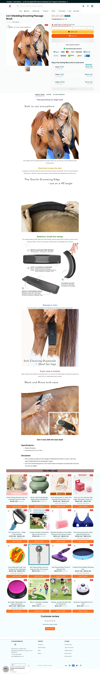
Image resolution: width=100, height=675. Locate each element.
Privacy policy (68, 644)
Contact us (40, 644)
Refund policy (68, 656)
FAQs (39, 650)
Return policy (68, 653)
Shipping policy (69, 650)
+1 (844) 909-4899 (16, 654)
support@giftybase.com (17, 656)
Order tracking (41, 647)
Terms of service (69, 647)
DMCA (39, 653)
